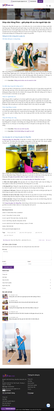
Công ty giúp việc (11, 232)
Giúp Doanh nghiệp (6, 282)
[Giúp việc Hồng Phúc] (8, 5)
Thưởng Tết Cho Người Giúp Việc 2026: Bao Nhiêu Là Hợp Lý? (23, 307)
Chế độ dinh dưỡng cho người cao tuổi (24, 131)
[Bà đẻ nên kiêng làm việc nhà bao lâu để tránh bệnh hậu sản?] (5, 302)
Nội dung (4, 249)
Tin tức (4, 288)
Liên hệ (40, 1)
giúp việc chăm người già (26, 232)
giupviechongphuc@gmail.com (20, 1)
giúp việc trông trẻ (8, 235)
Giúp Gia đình (5, 279)
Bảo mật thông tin (6, 403)
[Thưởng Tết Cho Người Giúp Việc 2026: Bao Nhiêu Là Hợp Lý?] (5, 308)
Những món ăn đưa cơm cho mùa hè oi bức (25, 80)
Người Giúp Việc (6, 285)
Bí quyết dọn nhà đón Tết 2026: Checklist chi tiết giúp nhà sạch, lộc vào (26, 313)
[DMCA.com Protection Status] (6, 390)
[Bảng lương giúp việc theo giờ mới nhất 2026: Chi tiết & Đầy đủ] (5, 319)
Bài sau (48, 240)
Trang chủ (4, 274)
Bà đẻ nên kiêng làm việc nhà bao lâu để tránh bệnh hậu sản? (23, 302)
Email (29, 261)
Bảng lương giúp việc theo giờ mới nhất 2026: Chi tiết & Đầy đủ (24, 319)
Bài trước (42, 240)
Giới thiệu (4, 277)
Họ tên (4, 261)
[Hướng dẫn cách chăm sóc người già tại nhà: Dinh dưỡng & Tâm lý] (5, 296)
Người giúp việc (6, 405)
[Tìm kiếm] (47, 5)
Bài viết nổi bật (7, 292)
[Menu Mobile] (50, 5)
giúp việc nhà (38, 232)
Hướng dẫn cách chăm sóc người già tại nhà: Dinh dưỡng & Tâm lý (24, 296)
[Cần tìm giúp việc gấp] (16, 343)
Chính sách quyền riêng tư (8, 401)
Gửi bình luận (8, 267)
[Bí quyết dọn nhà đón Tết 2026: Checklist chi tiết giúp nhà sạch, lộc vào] (5, 313)
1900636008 (33, 1)
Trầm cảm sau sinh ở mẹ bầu (21, 128)
